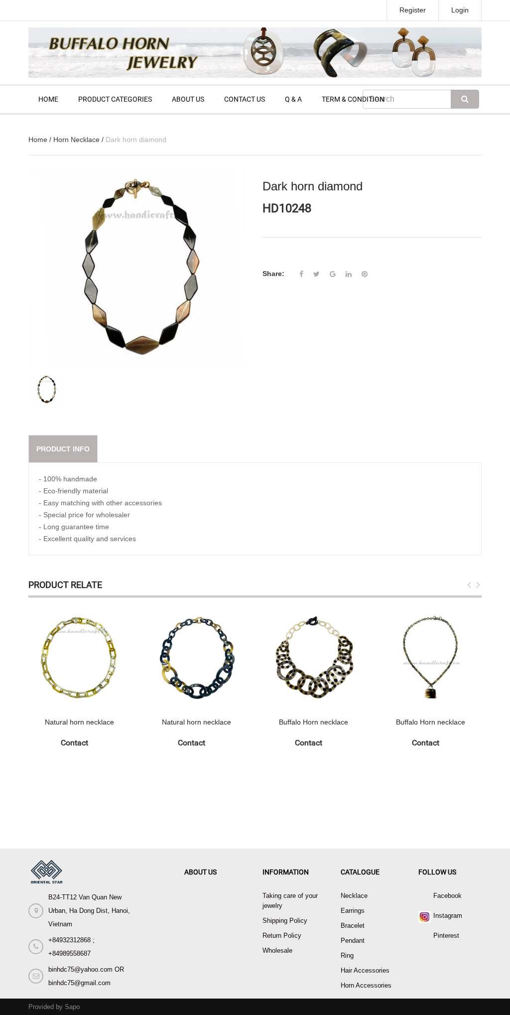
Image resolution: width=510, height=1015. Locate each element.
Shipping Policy (284, 920)
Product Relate (65, 585)
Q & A (293, 99)
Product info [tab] (63, 449)
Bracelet (353, 925)
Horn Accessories (366, 985)
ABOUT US (188, 99)
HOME (48, 99)
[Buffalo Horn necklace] (313, 657)
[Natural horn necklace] (79, 657)
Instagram (447, 915)
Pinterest (446, 935)
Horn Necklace (76, 140)
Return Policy (281, 935)
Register (412, 10)
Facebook (447, 895)
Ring (347, 955)
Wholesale (277, 950)
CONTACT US (244, 99)
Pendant (353, 940)
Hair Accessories (365, 970)
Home (37, 140)
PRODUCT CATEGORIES (115, 99)
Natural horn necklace (79, 722)
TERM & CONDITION (353, 99)
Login (460, 10)
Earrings (353, 910)
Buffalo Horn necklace (313, 722)
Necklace (354, 895)
